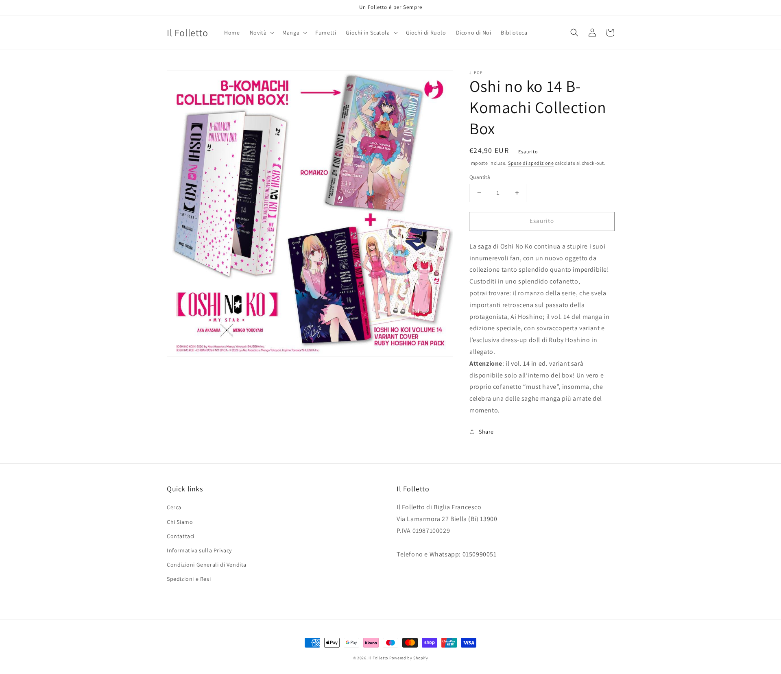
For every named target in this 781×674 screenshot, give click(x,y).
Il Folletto (378, 658)
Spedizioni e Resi (189, 578)
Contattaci (180, 536)
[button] (261, 32)
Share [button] (486, 431)
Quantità (479, 177)
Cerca (174, 507)
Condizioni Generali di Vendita (207, 564)
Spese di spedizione (531, 163)
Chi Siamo (180, 522)
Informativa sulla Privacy (199, 550)
